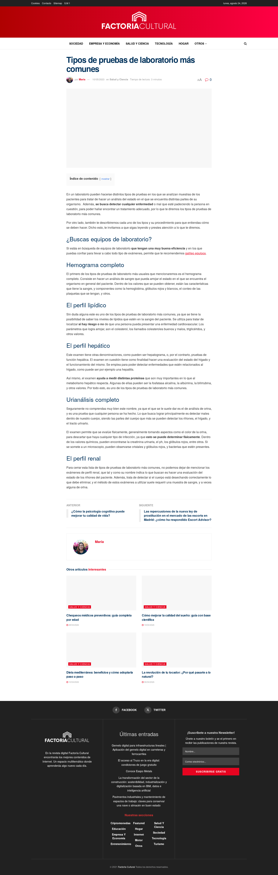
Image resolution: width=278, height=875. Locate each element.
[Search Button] (245, 43)
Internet (139, 834)
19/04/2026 (149, 624)
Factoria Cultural (126, 866)
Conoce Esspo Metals (139, 771)
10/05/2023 (98, 79)
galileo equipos (195, 253)
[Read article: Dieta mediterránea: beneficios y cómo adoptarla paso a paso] (101, 650)
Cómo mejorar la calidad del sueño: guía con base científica (176, 617)
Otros (199, 43)
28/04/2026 (73, 624)
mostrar (105, 178)
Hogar (184, 43)
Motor (139, 840)
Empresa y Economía (104, 43)
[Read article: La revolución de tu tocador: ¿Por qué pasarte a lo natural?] (177, 650)
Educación (119, 829)
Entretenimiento (121, 844)
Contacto (46, 3)
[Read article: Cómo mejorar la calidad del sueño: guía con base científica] (177, 593)
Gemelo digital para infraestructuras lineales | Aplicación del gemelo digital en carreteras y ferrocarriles (139, 749)
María (82, 79)
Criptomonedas (120, 823)
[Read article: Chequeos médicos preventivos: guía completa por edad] (101, 593)
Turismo (159, 844)
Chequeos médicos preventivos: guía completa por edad (98, 617)
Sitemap (58, 3)
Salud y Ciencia (137, 43)
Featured (139, 823)
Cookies (35, 3)
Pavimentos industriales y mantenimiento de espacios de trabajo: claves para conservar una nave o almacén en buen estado (139, 801)
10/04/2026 (73, 681)
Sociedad (76, 43)
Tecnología (164, 43)
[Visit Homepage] (139, 22)
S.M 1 (67, 3)
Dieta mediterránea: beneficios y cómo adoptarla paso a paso (99, 674)
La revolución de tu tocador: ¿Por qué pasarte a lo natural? (176, 674)
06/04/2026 (149, 681)
